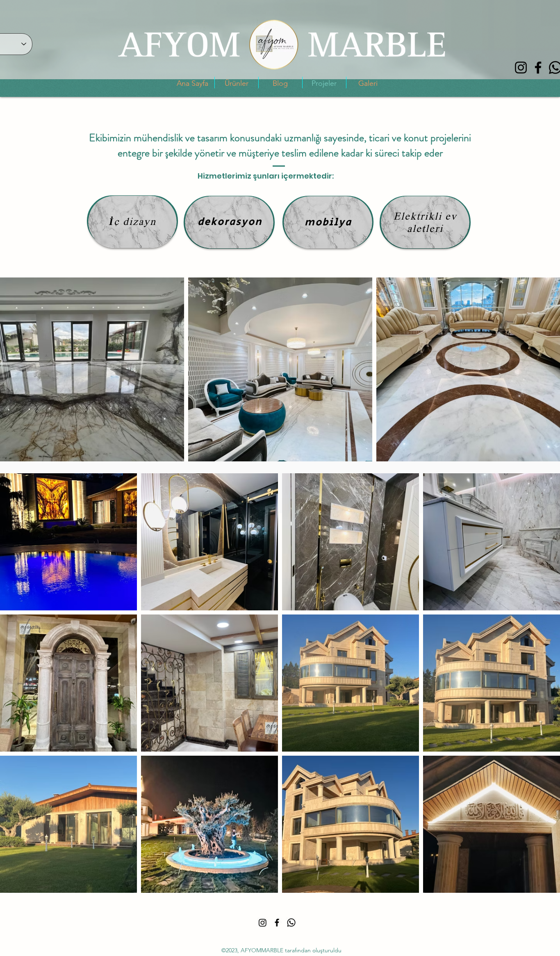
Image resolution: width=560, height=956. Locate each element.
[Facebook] (538, 68)
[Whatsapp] (291, 922)
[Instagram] (521, 68)
